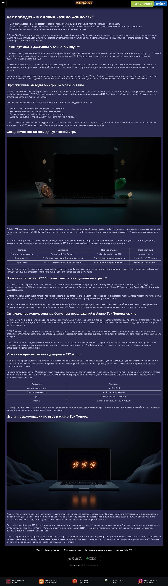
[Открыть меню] (3, 3)
